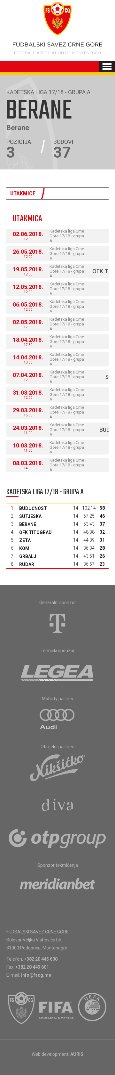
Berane (27, 524)
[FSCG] (21, 1008)
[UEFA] (93, 1008)
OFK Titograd (35, 532)
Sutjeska (30, 516)
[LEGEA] (57, 671)
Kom (24, 548)
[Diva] (58, 806)
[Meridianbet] (57, 886)
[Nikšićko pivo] (57, 767)
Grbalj (27, 556)
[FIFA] (56, 1008)
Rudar (26, 564)
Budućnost (33, 508)
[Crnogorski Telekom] (57, 623)
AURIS (76, 1054)
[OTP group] (57, 838)
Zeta (25, 540)
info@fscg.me (36, 975)
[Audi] (57, 719)
